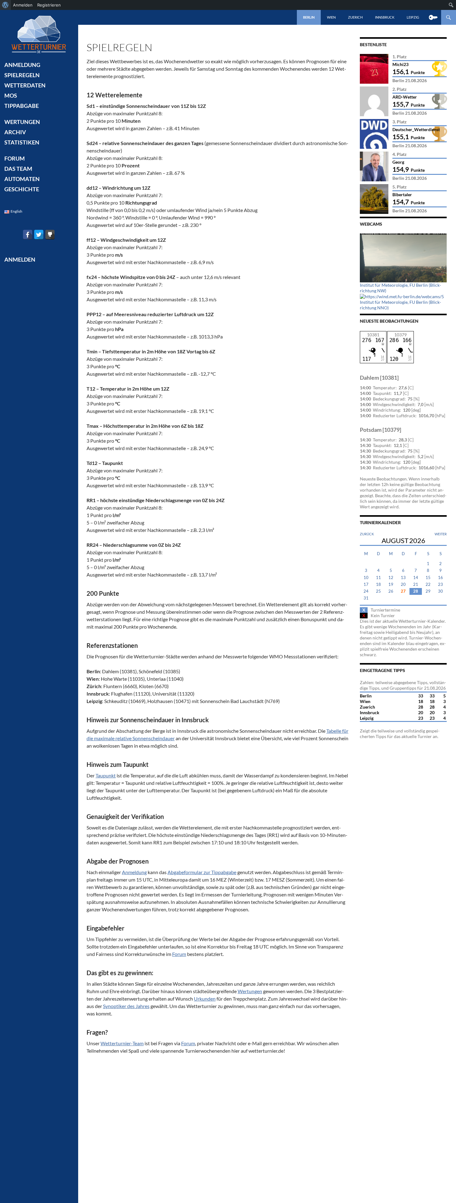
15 (428, 577)
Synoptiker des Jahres (126, 1006)
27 (403, 591)
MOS (10, 95)
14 (415, 577)
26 (390, 591)
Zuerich (355, 17)
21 (415, 584)
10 (366, 577)
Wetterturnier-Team (122, 1043)
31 (366, 598)
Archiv (15, 132)
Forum (179, 954)
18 (378, 584)
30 (440, 591)
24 (366, 591)
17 (366, 584)
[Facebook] (28, 235)
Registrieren (49, 4)
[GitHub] (50, 235)
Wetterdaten (25, 85)
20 (403, 584)
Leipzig (413, 17)
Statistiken (21, 142)
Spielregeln (22, 75)
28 (415, 591)
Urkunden (205, 999)
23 (440, 584)
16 (440, 577)
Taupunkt (106, 775)
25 (378, 591)
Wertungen (250, 991)
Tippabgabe (21, 105)
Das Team (18, 168)
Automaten (22, 178)
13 (403, 577)
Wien (331, 17)
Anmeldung (134, 872)
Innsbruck (384, 17)
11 (378, 577)
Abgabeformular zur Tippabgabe (202, 872)
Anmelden (23, 4)
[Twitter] (39, 235)
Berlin (309, 17)
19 (390, 584)
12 (390, 577)
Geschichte (21, 189)
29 (428, 591)
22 (428, 584)
